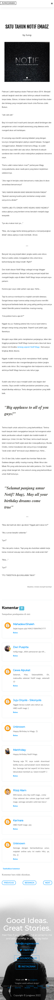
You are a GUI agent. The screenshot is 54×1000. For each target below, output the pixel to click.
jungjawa (34, 980)
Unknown (19, 726)
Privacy (36, 987)
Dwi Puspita (21, 647)
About (9, 987)
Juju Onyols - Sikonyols (27, 700)
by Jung (27, 35)
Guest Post (18, 987)
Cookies (44, 987)
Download (40, 986)
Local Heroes (30, 986)
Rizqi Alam (19, 790)
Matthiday (19, 749)
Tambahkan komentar (11, 869)
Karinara (18, 820)
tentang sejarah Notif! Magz (28, 347)
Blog (48, 986)
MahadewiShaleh (23, 624)
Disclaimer (27, 987)
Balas (15, 633)
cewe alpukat (21, 670)
